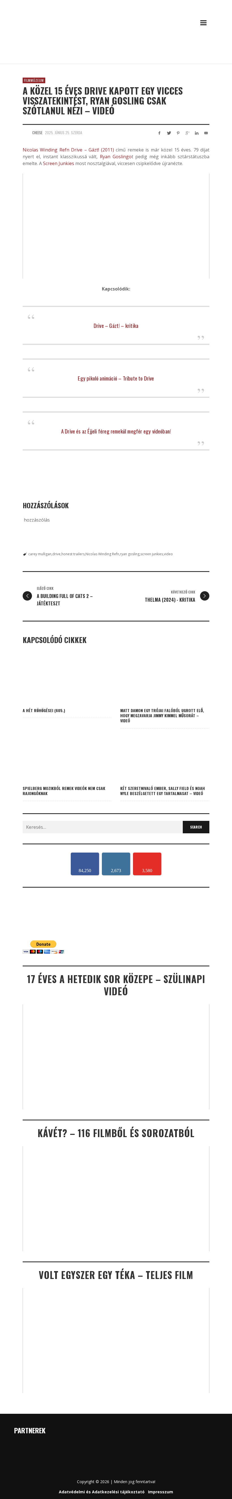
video (168, 554)
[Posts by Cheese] (26, 132)
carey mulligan (39, 554)
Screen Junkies (58, 163)
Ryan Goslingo (114, 156)
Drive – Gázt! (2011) (92, 150)
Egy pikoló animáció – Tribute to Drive (116, 378)
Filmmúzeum (34, 80)
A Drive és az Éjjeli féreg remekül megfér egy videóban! (116, 431)
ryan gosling (129, 554)
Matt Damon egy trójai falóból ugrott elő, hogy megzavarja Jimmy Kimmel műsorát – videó (162, 715)
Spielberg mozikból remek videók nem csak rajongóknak (64, 790)
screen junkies (151, 554)
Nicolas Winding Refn (46, 150)
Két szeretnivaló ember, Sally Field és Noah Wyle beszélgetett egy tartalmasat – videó (162, 790)
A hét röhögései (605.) (44, 710)
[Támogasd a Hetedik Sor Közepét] (116, 56)
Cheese (37, 132)
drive (56, 554)
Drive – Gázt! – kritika (116, 325)
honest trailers (73, 554)
